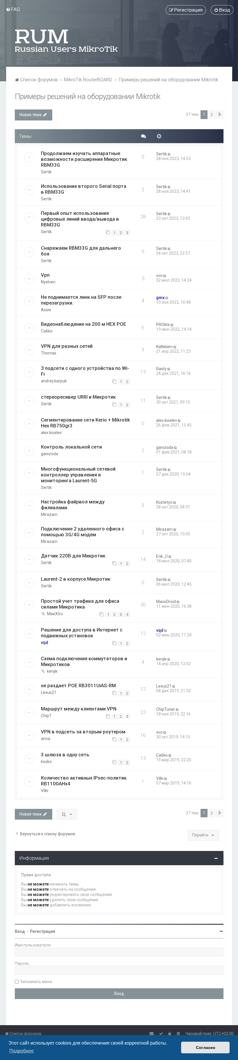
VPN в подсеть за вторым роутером (83, 732)
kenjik (52, 671)
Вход (20, 931)
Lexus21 (48, 692)
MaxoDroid (166, 601)
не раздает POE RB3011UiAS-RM (78, 685)
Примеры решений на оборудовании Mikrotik (88, 96)
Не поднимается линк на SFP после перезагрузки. (81, 300)
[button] (219, 115)
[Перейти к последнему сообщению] (170, 154)
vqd (44, 642)
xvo (159, 275)
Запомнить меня (36, 981)
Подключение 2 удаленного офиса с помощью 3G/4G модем (82, 531)
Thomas (48, 353)
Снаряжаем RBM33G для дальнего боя (81, 251)
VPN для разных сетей (67, 346)
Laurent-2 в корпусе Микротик (75, 579)
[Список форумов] (67, 40)
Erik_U (162, 556)
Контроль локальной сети (71, 447)
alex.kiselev (51, 432)
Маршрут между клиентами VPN (78, 709)
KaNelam (164, 346)
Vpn (45, 275)
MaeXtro (55, 613)
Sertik (46, 172)
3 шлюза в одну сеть (65, 754)
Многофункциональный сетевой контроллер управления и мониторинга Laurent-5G (78, 474)
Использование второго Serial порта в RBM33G (83, 189)
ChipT (46, 715)
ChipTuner (165, 709)
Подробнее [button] (21, 1050)
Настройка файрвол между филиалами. (72, 504)
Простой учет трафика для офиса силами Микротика (80, 604)
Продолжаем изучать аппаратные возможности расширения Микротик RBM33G (84, 159)
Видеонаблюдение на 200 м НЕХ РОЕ (83, 324)
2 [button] (212, 114)
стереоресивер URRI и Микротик (78, 397)
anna (45, 738)
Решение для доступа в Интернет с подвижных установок (81, 632)
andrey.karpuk (54, 381)
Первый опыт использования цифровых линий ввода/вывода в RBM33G (80, 219)
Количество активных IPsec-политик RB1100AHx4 (84, 781)
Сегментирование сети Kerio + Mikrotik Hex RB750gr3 (85, 423)
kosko (46, 761)
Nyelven (48, 282)
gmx (160, 297)
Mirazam (49, 514)
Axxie (46, 309)
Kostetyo (164, 502)
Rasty (161, 368)
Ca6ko (47, 331)
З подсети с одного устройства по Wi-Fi (85, 371)
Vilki (44, 790)
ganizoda (49, 453)
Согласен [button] (205, 1047)
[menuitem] (12, 9)
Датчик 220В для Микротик (73, 556)
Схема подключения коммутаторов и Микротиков (84, 661)
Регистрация (42, 931)
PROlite (163, 324)
